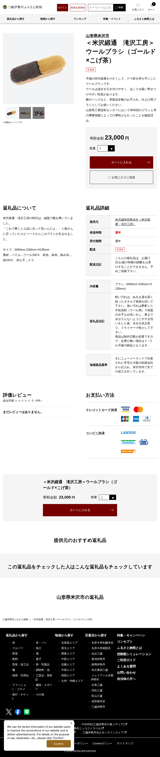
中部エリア (67, 659)
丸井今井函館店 (101, 648)
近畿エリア (67, 664)
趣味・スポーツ (43, 687)
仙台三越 (96, 653)
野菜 (15, 653)
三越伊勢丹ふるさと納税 (15, 619)
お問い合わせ (126, 672)
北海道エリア (69, 642)
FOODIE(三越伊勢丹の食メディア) (103, 724)
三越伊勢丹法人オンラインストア (103, 732)
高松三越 (96, 690)
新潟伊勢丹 (98, 659)
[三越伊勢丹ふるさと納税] (22, 7)
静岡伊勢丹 (98, 664)
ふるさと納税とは (129, 647)
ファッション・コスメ (19, 687)
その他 (39, 694)
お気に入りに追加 (123, 177)
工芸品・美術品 (43, 677)
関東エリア (67, 653)
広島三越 (96, 684)
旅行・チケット (20, 696)
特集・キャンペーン (131, 635)
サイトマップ (125, 743)
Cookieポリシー (102, 743)
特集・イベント (112, 18)
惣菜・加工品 (20, 664)
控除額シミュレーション (134, 654)
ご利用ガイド (126, 660)
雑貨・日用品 (20, 675)
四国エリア (67, 675)
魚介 (38, 648)
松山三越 (96, 695)
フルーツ (17, 648)
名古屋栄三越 (99, 669)
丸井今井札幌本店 (102, 642)
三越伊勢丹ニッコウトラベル (83, 728)
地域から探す (47, 18)
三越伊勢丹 (98, 706)
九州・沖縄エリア (71, 680)
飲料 (15, 659)
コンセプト (125, 641)
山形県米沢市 (97, 36)
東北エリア (67, 648)
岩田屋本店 (98, 701)
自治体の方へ (126, 678)
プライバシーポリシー (74, 743)
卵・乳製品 (42, 664)
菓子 (38, 659)
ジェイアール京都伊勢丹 (102, 677)
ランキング (80, 18)
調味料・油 (42, 669)
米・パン (41, 642)
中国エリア (67, 669)
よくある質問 (126, 666)
